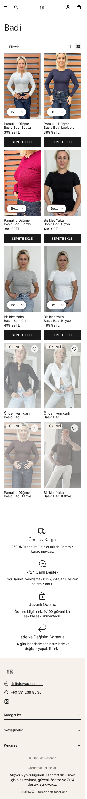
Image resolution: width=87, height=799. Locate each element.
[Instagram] (7, 701)
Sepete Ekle (22, 142)
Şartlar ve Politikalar (42, 768)
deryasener (48, 758)
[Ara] (16, 7)
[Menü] (5, 7)
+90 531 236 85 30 (26, 692)
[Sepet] (78, 7)
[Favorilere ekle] (34, 348)
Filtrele (14, 47)
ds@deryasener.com (27, 683)
